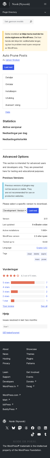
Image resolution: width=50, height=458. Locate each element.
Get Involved (32, 372)
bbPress (8, 404)
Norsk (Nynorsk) (17, 421)
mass (37, 259)
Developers (8, 381)
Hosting (6, 358)
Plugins (29, 358)
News (5, 354)
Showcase (31, 349)
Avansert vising (12, 105)
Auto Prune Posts (15, 55)
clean (29, 254)
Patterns (30, 363)
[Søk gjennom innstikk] (31, 21)
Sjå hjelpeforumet (11, 332)
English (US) (42, 248)
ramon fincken (13, 60)
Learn (5, 372)
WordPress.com (12, 395)
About (6, 349)
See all (44, 306)
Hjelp (7, 112)
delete (36, 254)
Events (29, 376)
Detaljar (9, 77)
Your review (8, 306)
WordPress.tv (11, 386)
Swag (30, 386)
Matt (6, 399)
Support (6, 376)
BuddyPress (10, 409)
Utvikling (9, 98)
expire (43, 254)
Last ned (8, 67)
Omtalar (9, 84)
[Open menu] (45, 4)
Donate (31, 381)
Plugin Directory (10, 12)
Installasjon (10, 91)
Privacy (6, 363)
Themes (30, 354)
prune (44, 259)
